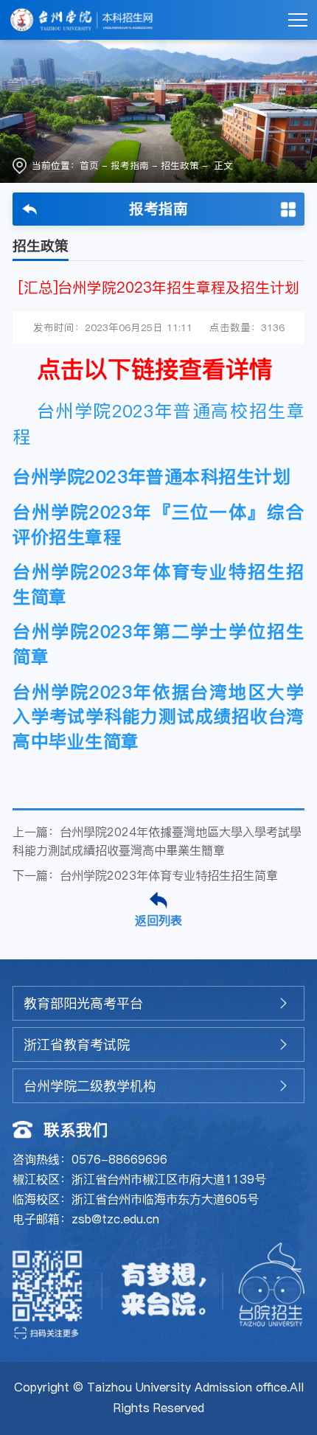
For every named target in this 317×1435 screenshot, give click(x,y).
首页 (89, 165)
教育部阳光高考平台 (83, 1003)
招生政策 (180, 165)
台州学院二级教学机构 (90, 1086)
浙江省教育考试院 (77, 1044)
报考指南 (130, 165)
